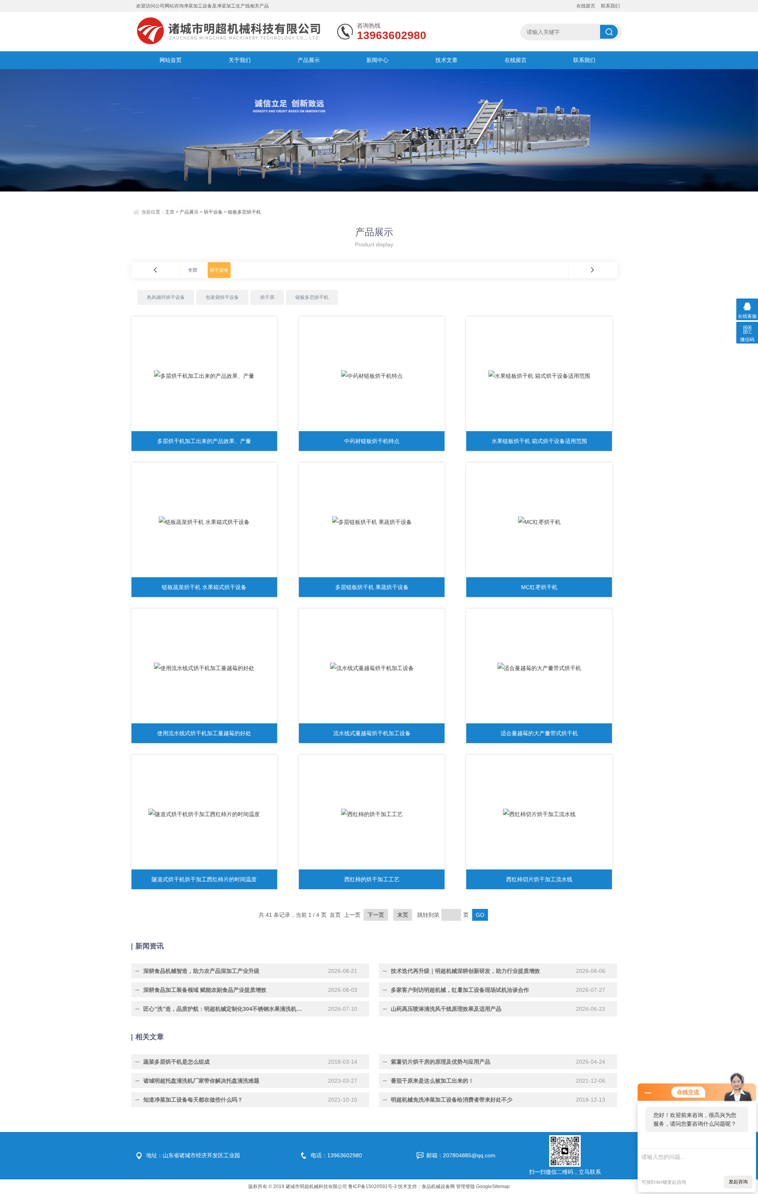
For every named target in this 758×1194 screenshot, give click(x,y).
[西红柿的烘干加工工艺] (372, 814)
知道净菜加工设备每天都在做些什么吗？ (193, 1099)
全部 (192, 270)
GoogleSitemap (493, 1186)
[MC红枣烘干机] (539, 522)
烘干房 (267, 297)
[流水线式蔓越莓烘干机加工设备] (372, 668)
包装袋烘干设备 (222, 297)
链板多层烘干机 (244, 212)
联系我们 (610, 6)
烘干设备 (213, 212)
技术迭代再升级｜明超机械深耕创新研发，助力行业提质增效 (465, 971)
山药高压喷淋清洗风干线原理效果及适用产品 (446, 1009)
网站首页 (170, 60)
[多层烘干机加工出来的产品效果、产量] (204, 376)
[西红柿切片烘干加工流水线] (539, 814)
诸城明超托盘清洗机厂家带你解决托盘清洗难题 (201, 1081)
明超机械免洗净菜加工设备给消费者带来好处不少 (451, 1099)
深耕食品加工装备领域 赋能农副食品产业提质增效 (204, 990)
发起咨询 (738, 1182)
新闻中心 (377, 60)
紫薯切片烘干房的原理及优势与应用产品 (440, 1062)
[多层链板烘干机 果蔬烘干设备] (372, 522)
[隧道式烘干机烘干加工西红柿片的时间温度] (204, 814)
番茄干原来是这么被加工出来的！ (432, 1081)
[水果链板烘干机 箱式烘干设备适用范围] (539, 376)
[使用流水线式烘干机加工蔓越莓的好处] (204, 668)
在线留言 (585, 6)
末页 (402, 915)
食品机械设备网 (438, 1186)
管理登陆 (465, 1186)
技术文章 (446, 60)
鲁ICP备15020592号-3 (372, 1186)
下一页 (376, 915)
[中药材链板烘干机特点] (372, 376)
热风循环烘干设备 (166, 297)
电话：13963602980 (336, 1155)
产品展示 (309, 60)
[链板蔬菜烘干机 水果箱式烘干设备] (204, 522)
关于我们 (240, 60)
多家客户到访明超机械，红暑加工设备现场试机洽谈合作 (460, 990)
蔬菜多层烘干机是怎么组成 (176, 1062)
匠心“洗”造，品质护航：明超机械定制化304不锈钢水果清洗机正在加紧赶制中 (224, 1009)
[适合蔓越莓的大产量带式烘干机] (539, 668)
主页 (169, 212)
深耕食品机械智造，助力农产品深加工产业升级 (201, 971)
